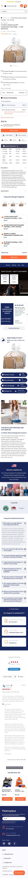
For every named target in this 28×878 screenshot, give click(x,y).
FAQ (19, 265)
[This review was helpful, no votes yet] (21, 759)
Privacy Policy (20, 821)
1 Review (9, 33)
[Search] (25, 11)
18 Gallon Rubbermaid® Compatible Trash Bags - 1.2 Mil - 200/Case (14, 225)
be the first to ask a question (14, 767)
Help (23, 265)
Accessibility (5, 874)
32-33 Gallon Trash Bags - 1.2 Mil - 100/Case (13, 243)
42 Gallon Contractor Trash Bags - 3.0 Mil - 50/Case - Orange (19, 790)
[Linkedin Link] (4, 843)
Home (5, 18)
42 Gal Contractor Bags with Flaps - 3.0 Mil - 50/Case (7, 790)
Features (14, 265)
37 (8, 18)
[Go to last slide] (2, 788)
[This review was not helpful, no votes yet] (24, 759)
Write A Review (14, 669)
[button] (25, 6)
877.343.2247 (13, 622)
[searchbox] (8, 676)
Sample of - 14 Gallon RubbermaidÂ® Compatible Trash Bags (13, 234)
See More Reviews (14, 328)
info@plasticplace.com (16, 632)
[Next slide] (26, 788)
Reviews (8, 265)
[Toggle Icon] (2, 6)
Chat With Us (13, 643)
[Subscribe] (24, 818)
